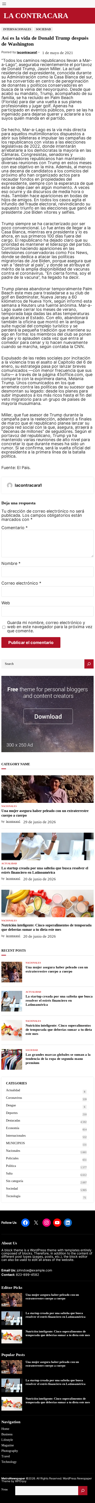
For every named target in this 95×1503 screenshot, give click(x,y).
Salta (9, 1173)
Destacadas (13, 1120)
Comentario (14, 527)
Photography (9, 1451)
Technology (9, 1462)
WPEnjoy (21, 1481)
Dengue (11, 1105)
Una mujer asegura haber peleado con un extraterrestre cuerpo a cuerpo (45, 813)
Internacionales (17, 29)
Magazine (7, 1445)
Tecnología (13, 1196)
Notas (4, 1489)
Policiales (12, 1158)
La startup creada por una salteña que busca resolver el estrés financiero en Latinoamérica (44, 870)
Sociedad (43, 29)
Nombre (11, 563)
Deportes (12, 1113)
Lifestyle (7, 1440)
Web (5, 603)
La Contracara (36, 15)
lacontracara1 (27, 52)
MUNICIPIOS (15, 1143)
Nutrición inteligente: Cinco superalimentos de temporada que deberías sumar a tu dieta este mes (46, 927)
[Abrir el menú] (4, 4)
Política (11, 1166)
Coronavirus (14, 1098)
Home (5, 1429)
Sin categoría (14, 1181)
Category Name (15, 764)
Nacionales (9, 806)
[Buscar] (82, 1490)
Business (6, 1434)
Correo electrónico (21, 583)
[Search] (89, 664)
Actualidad (9, 863)
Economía (12, 1128)
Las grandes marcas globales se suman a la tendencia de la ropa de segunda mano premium (58, 1059)
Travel (5, 1456)
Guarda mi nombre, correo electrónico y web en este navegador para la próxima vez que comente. (49, 627)
